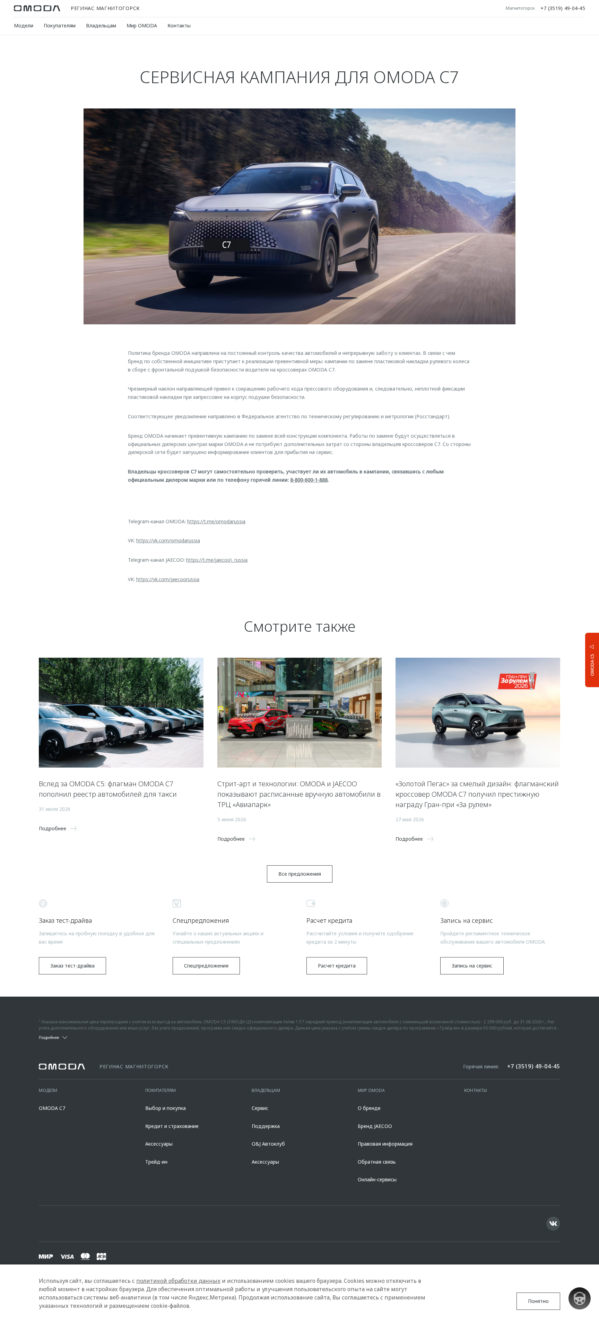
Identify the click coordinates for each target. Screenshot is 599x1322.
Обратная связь (377, 1161)
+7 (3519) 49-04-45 (562, 8)
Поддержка (266, 1126)
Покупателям (60, 25)
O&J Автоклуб (268, 1143)
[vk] (553, 1224)
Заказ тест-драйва (72, 965)
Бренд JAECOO (375, 1126)
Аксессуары (159, 1143)
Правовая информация (385, 1143)
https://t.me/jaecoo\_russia (217, 560)
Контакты (179, 25)
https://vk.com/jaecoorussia (167, 579)
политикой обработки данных (178, 1281)
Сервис (260, 1108)
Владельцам (101, 25)
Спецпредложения (206, 965)
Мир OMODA (142, 25)
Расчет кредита (337, 965)
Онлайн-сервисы (377, 1179)
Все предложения (299, 873)
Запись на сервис (472, 965)
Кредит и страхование (172, 1126)
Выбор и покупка (165, 1108)
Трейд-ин (156, 1161)
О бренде (369, 1108)
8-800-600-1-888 (309, 479)
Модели (23, 25)
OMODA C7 (52, 1108)
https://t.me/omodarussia (216, 521)
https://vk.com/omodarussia (168, 540)
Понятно (538, 1301)
